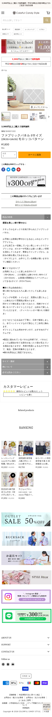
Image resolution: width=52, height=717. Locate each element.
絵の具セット (18, 34)
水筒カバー (5, 34)
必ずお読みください (11, 372)
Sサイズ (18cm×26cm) (26, 201)
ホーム (4, 70)
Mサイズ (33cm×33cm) (26, 205)
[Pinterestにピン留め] (19, 170)
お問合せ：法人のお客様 (35, 697)
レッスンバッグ (29, 29)
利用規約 (26, 708)
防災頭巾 (17, 29)
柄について (7, 366)
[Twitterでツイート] (8, 170)
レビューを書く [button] (26, 395)
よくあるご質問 (25, 700)
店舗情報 (12, 695)
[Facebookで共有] (3, 170)
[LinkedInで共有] (13, 170)
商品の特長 (7, 217)
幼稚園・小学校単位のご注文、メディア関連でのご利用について (24, 704)
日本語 (24, 676)
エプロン (42, 29)
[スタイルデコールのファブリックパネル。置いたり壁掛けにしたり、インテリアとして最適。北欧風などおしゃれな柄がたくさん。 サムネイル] (5, 116)
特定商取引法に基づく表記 (29, 695)
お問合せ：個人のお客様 (13, 697)
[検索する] (47, 20)
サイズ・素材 (8, 361)
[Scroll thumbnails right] (48, 117)
